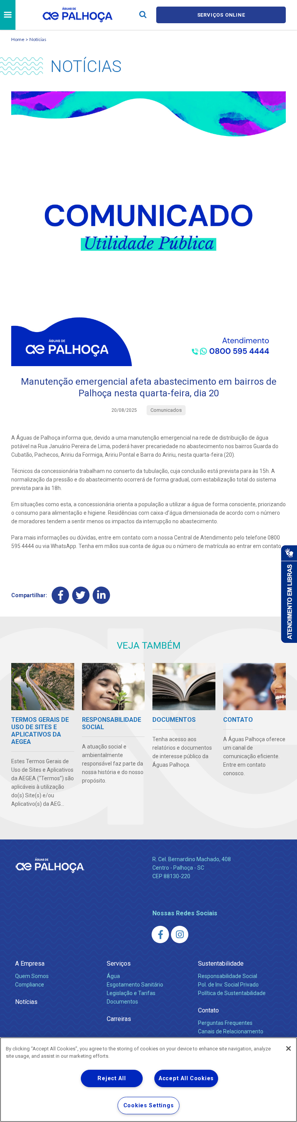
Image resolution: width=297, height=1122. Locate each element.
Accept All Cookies (186, 1078)
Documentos (122, 1002)
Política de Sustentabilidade (232, 993)
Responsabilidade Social (227, 976)
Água (113, 976)
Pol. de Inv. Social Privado (228, 985)
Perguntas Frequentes (225, 1023)
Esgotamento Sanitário (135, 985)
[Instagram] (179, 934)
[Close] (288, 1048)
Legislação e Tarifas (131, 993)
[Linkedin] (101, 595)
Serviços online (221, 15)
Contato (208, 1010)
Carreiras (119, 1019)
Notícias (37, 39)
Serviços (119, 963)
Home (17, 39)
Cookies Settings (148, 1105)
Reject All (111, 1078)
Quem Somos (32, 976)
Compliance (29, 985)
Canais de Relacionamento (230, 1031)
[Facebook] (60, 595)
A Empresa (29, 963)
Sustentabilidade (221, 963)
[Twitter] (81, 595)
